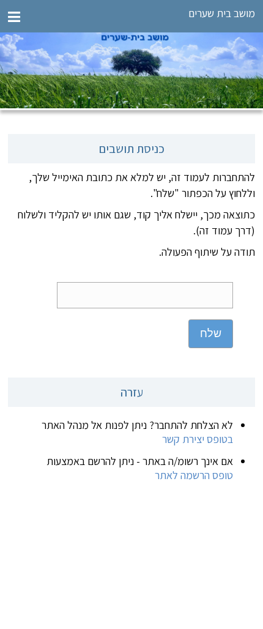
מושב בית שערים (221, 13)
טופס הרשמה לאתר (194, 475)
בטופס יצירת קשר (197, 439)
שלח (210, 333)
